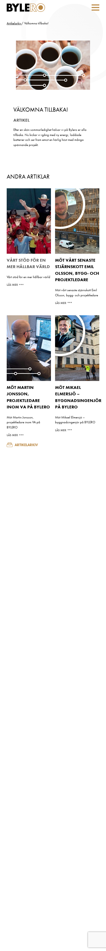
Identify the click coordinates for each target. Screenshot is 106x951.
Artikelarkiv (14, 23)
